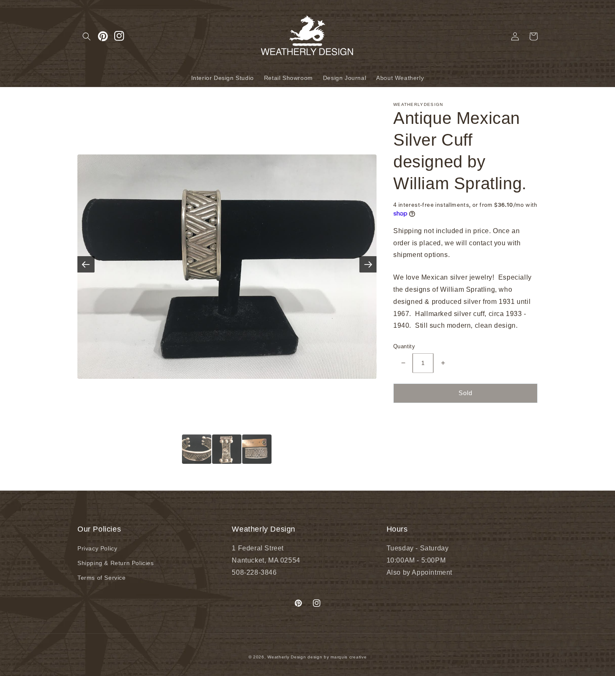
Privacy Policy (97, 548)
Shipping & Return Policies (115, 563)
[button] (86, 36)
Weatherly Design (286, 657)
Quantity (404, 346)
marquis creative (348, 657)
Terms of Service (101, 577)
